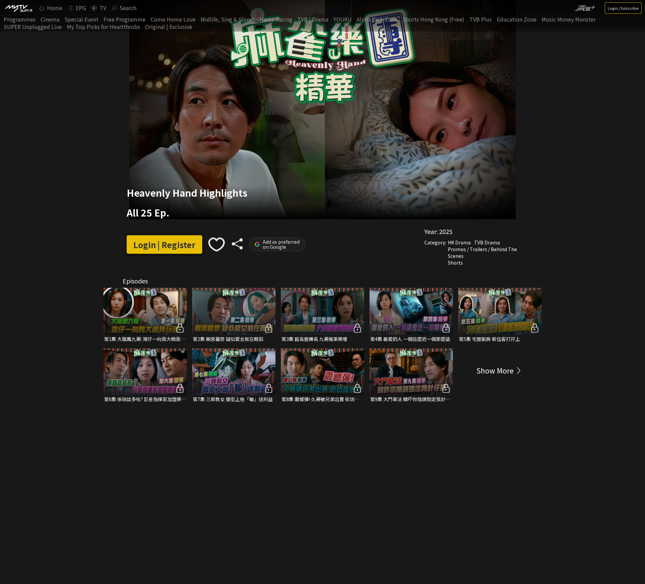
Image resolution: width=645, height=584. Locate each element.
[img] (18, 8)
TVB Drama (487, 242)
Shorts (455, 262)
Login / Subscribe (623, 8)
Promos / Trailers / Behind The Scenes (482, 252)
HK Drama (459, 242)
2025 (446, 231)
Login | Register (164, 244)
